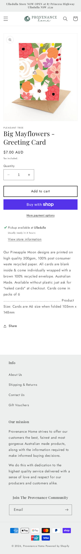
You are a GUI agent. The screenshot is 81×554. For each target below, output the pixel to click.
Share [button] (13, 325)
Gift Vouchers (19, 405)
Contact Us (16, 394)
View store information (25, 239)
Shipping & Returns (23, 384)
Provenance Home (34, 546)
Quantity (8, 166)
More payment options (41, 215)
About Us (15, 374)
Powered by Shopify (57, 546)
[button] (6, 19)
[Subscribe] (67, 510)
